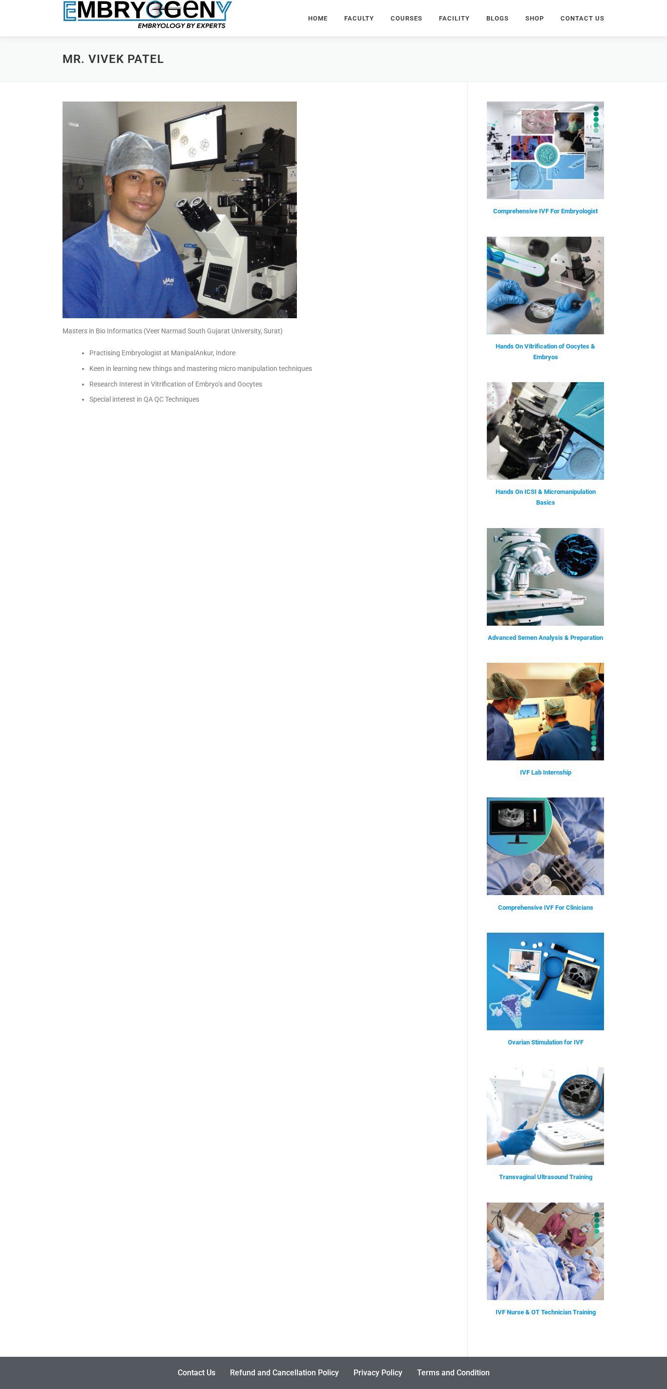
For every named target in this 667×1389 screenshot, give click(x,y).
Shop (534, 18)
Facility (454, 18)
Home (318, 18)
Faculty (359, 18)
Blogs (497, 18)
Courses (406, 18)
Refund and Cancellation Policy (284, 1372)
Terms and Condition (453, 1372)
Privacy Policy (378, 1372)
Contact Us (582, 18)
